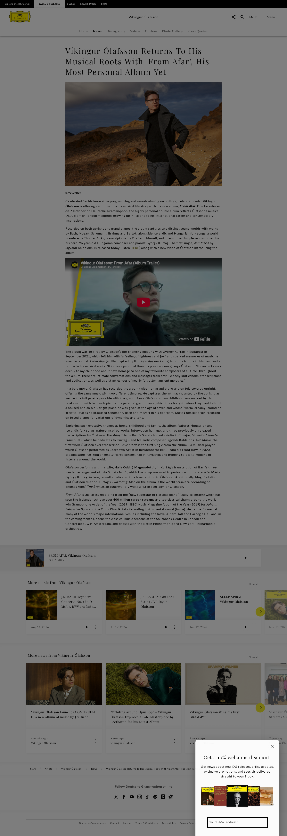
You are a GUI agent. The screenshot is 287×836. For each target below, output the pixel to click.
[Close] (272, 746)
